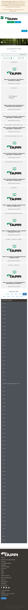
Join (18, 22)
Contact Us (21, 605)
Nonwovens (3, 568)
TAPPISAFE (3, 583)
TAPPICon (3, 580)
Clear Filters (13, 51)
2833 (20, 294)
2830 (7, 294)
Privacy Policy (14, 605)
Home (5, 40)
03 (13, 40)
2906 (21, 296)
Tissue (2, 573)
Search (24, 30)
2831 (12, 294)
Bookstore (9, 40)
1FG (3, 532)
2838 (17, 296)
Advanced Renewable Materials (8, 559)
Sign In (10, 22)
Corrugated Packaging (6, 563)
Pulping (2, 572)
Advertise (4, 598)
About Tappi (8, 605)
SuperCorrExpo (4, 581)
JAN (16, 40)
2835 (4, 296)
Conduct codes (15, 607)
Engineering (3, 565)
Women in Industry (5, 575)
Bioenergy (3, 561)
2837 (13, 296)
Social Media (21, 607)
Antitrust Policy (8, 607)
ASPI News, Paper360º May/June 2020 (11, 383)
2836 (8, 296)
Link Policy (17, 608)
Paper (2, 570)
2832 (16, 294)
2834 (24, 294)
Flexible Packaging (5, 566)
